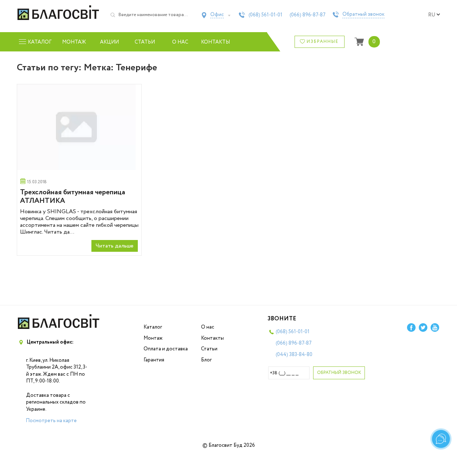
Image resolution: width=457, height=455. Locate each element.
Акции (109, 42)
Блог (206, 360)
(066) (308, 15)
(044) (294, 354)
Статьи (145, 42)
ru (431, 15)
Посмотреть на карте (51, 420)
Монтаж (74, 42)
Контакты (215, 42)
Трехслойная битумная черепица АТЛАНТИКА (72, 196)
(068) (265, 15)
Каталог (153, 327)
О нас (180, 42)
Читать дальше (115, 246)
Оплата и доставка (166, 348)
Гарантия (154, 360)
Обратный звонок (363, 14)
